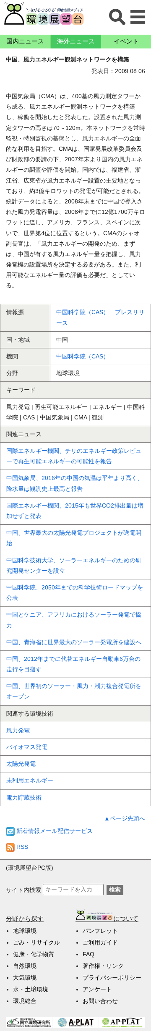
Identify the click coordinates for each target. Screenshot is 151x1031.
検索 (115, 889)
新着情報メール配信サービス (54, 831)
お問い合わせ (100, 1001)
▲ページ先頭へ (124, 818)
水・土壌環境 (30, 989)
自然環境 (24, 965)
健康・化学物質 (33, 954)
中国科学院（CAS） (82, 356)
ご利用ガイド (100, 942)
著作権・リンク (103, 965)
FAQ (88, 954)
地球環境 (24, 930)
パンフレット (100, 930)
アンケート (97, 989)
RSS (21, 846)
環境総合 (24, 1001)
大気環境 (24, 977)
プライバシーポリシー (112, 977)
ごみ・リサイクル (36, 942)
